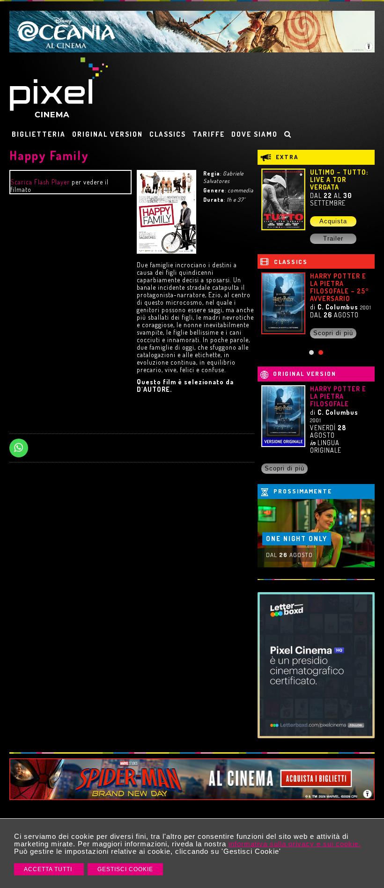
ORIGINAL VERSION (107, 134)
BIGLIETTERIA (39, 134)
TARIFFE (208, 134)
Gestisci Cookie (125, 869)
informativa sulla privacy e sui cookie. (295, 844)
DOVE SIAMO (254, 134)
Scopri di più (333, 333)
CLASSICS (167, 134)
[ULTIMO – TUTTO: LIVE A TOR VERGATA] (283, 199)
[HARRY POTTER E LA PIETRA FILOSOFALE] (283, 416)
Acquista (333, 221)
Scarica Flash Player (40, 182)
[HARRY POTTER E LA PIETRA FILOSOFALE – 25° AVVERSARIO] (283, 303)
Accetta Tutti (49, 869)
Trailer (333, 238)
